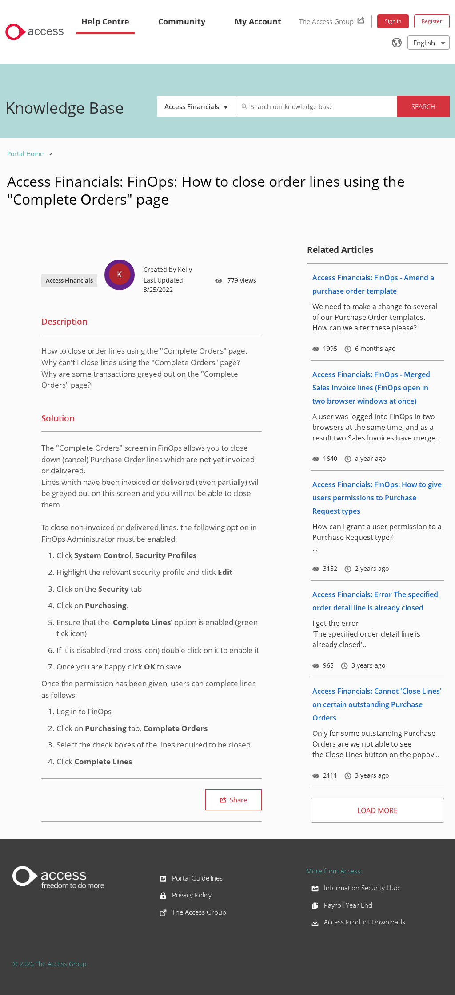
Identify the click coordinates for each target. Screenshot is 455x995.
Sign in (393, 21)
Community (181, 21)
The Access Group (326, 21)
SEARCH (423, 106)
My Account (258, 21)
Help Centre (105, 21)
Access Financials (199, 109)
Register (432, 21)
